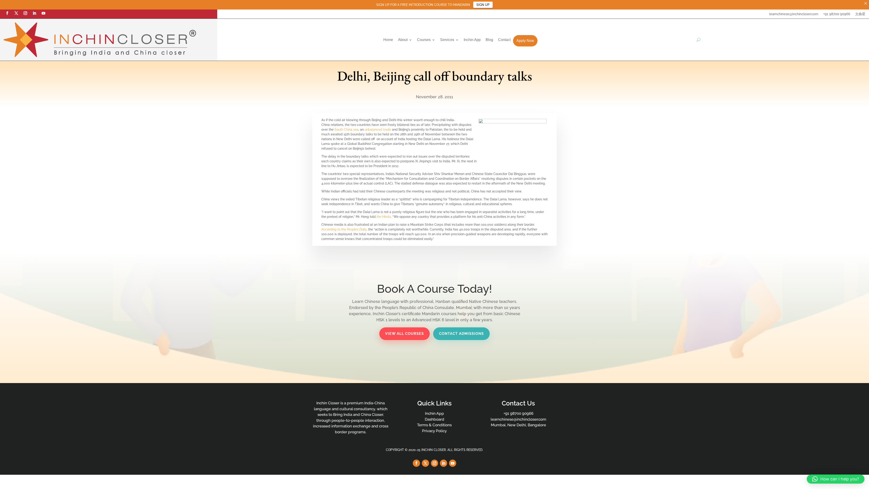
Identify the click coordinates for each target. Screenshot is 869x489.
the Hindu (384, 216)
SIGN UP (482, 5)
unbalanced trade (378, 129)
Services (447, 40)
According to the (344, 229)
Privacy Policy (434, 431)
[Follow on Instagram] (25, 13)
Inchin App (472, 40)
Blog (489, 40)
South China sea (346, 129)
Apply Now (525, 41)
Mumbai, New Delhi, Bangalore (518, 425)
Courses (424, 40)
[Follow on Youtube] (43, 13)
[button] (835, 479)
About (403, 40)
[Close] (865, 3)
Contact (504, 40)
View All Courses (404, 333)
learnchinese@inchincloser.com (793, 14)
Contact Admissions (461, 333)
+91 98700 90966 (836, 14)
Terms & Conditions (434, 425)
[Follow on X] (16, 13)
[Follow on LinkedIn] (34, 13)
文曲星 (860, 14)
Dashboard (434, 419)
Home (388, 40)
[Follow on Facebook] (7, 13)
